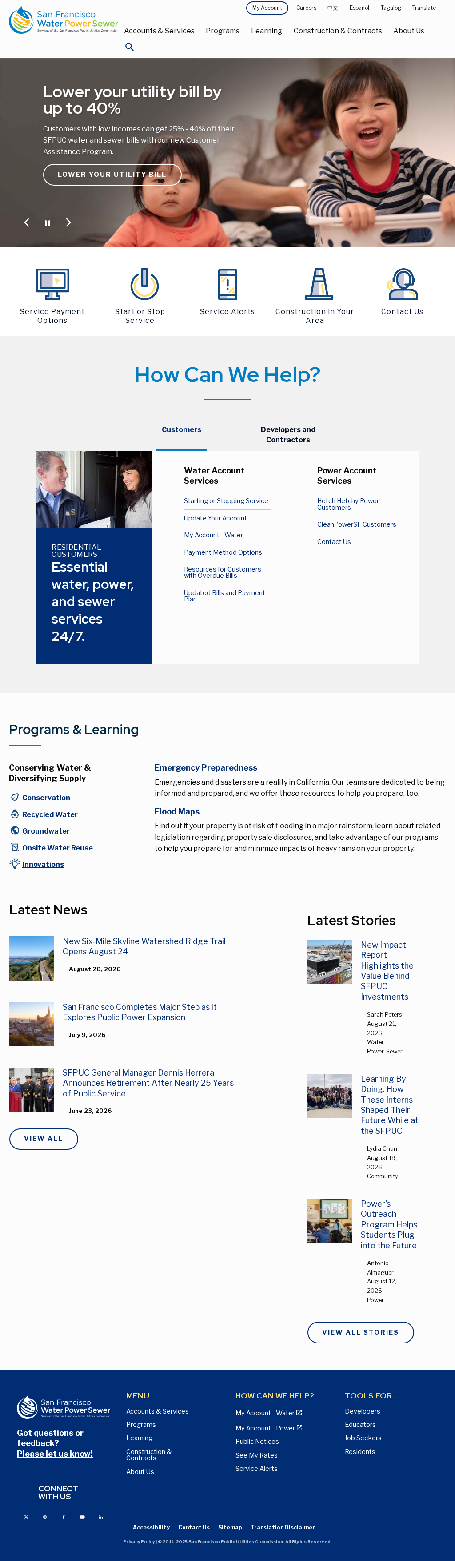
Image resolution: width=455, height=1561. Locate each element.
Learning (266, 31)
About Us (408, 31)
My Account (267, 7)
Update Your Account (215, 518)
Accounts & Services (159, 31)
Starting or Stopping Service (226, 501)
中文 (332, 7)
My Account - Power (265, 1428)
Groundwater (46, 831)
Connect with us (58, 1492)
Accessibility (151, 1527)
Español (359, 7)
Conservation (46, 798)
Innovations (43, 864)
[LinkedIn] (101, 1516)
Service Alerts (256, 1469)
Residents (360, 1452)
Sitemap (230, 1527)
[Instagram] (45, 1516)
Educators (360, 1425)
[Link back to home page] (63, 20)
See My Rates (256, 1455)
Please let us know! (55, 1453)
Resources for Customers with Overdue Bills (222, 572)
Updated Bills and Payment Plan (224, 596)
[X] (26, 1516)
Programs (222, 31)
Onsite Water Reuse (57, 848)
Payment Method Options (223, 552)
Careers (306, 7)
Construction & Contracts (338, 31)
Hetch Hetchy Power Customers (348, 504)
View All (43, 1139)
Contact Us (334, 542)
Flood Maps (177, 811)
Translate (424, 7)
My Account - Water (213, 535)
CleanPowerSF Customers (356, 524)
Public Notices (257, 1442)
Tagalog (391, 7)
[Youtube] (82, 1516)
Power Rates (87, 179)
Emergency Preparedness (206, 767)
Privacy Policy (139, 1541)
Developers (362, 1411)
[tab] (181, 435)
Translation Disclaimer (283, 1527)
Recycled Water (50, 814)
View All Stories (360, 1332)
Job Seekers (363, 1438)
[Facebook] (63, 1516)
